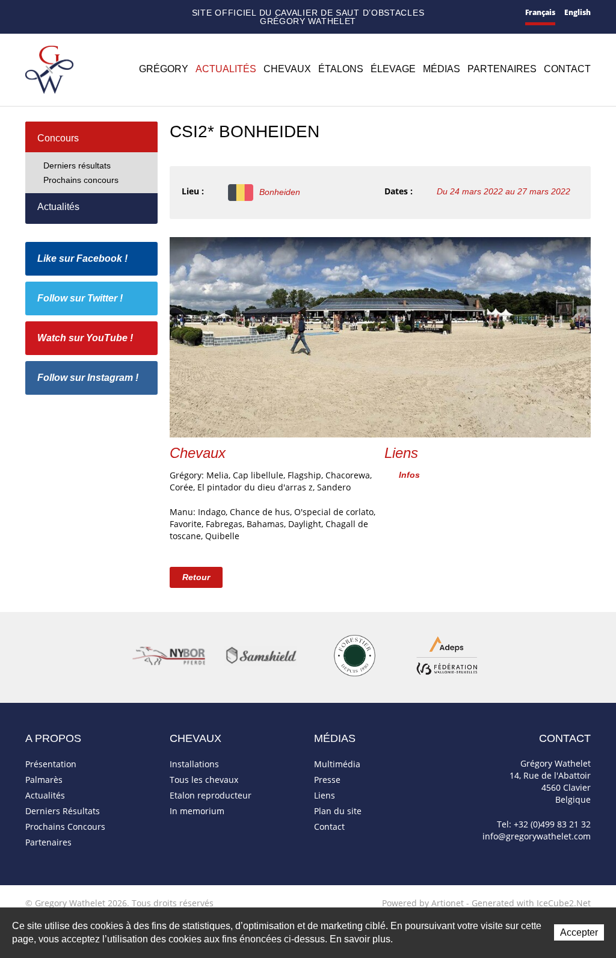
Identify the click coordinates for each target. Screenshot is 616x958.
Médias (441, 68)
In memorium (197, 811)
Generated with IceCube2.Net (531, 903)
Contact (49, 13)
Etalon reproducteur (210, 795)
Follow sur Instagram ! (87, 377)
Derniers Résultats (62, 811)
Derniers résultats (77, 165)
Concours (58, 138)
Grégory (163, 68)
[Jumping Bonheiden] (380, 336)
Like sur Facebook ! (82, 258)
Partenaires (502, 68)
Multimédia (337, 764)
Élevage (393, 68)
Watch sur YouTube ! (85, 338)
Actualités (226, 68)
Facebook (85, 12)
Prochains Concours (65, 826)
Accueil (30, 13)
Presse (327, 779)
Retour (196, 577)
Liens (324, 795)
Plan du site (68, 13)
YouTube (118, 13)
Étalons (340, 68)
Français (540, 12)
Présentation (50, 764)
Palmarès (44, 779)
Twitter (101, 13)
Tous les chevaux (204, 779)
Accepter (579, 932)
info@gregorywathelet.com (536, 836)
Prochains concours (81, 180)
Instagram (136, 11)
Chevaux (287, 68)
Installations (194, 764)
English (577, 12)
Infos (409, 475)
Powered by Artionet (423, 903)
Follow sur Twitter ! (80, 298)
